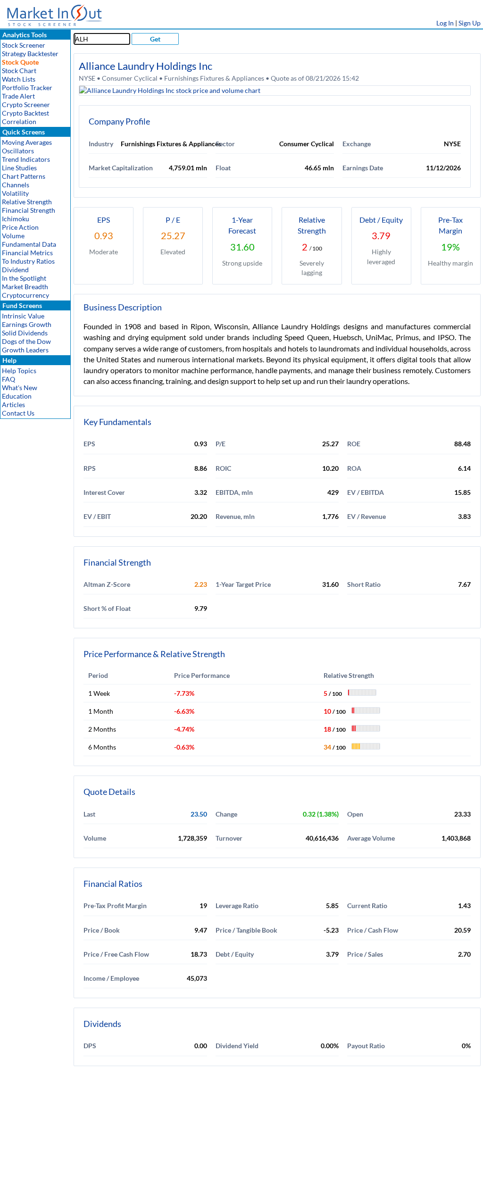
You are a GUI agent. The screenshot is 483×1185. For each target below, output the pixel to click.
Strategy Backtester (30, 54)
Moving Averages (27, 142)
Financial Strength (28, 210)
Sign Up (469, 23)
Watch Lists (18, 79)
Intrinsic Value (23, 316)
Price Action (20, 227)
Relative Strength (27, 202)
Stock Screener (23, 45)
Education (17, 396)
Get (155, 39)
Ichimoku (15, 219)
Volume (13, 236)
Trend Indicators (26, 159)
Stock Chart (19, 71)
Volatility (15, 193)
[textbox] (102, 39)
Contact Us (18, 413)
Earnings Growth (26, 324)
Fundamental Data (29, 244)
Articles (13, 405)
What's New (19, 388)
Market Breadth (25, 287)
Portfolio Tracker (27, 87)
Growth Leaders (25, 350)
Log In (445, 23)
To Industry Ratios (28, 261)
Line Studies (19, 168)
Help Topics (19, 371)
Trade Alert (18, 96)
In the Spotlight (24, 278)
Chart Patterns (23, 176)
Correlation (19, 121)
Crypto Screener (26, 104)
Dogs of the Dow (26, 341)
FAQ (8, 379)
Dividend (15, 270)
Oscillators (18, 151)
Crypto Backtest (25, 113)
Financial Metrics (27, 253)
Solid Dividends (25, 333)
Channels (15, 185)
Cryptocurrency (25, 295)
